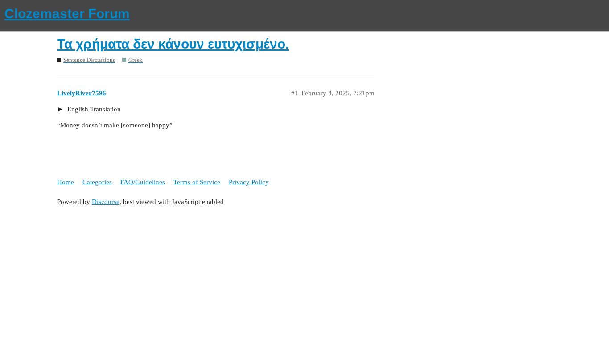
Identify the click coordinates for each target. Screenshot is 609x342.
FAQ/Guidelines (142, 182)
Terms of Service (196, 182)
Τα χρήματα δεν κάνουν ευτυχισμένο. (173, 44)
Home (65, 182)
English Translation (93, 109)
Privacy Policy (249, 182)
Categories (97, 182)
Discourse (105, 201)
